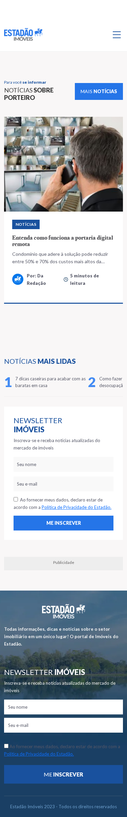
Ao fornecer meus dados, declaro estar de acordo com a (62, 503)
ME (63, 774)
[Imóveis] (63, 611)
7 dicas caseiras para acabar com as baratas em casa (50, 382)
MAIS (99, 91)
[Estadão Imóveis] (23, 34)
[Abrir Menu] (117, 34)
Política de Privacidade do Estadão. (76, 507)
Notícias (26, 224)
